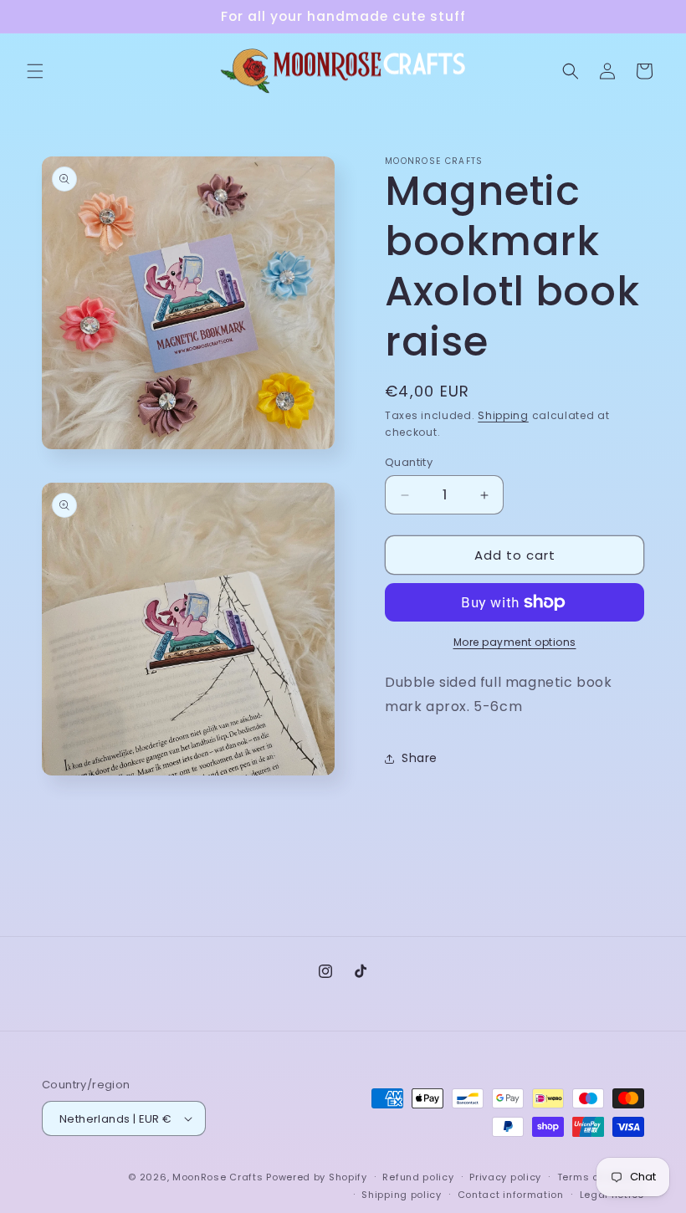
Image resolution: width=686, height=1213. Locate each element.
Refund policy (417, 1177)
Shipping (503, 415)
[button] (35, 71)
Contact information (511, 1194)
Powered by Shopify (316, 1177)
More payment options (514, 642)
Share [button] (420, 758)
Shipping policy (401, 1194)
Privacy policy (505, 1177)
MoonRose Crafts (218, 1177)
